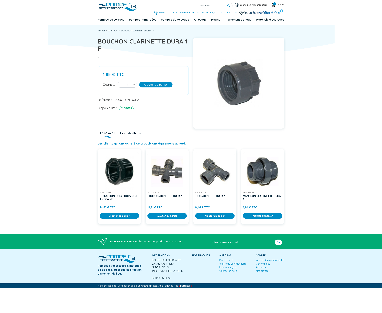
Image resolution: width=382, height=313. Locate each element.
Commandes (263, 263)
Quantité (109, 84)
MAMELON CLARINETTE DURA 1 (262, 197)
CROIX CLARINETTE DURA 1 (164, 196)
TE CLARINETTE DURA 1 (210, 196)
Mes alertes (262, 270)
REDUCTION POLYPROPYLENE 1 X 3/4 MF (119, 197)
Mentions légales (228, 267)
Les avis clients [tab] (130, 133)
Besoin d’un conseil (176, 12)
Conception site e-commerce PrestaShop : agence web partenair (155, 285)
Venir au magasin (209, 12)
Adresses (261, 267)
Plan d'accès (226, 260)
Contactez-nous (228, 270)
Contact (228, 12)
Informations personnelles (270, 260)
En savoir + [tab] (107, 133)
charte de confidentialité (232, 263)
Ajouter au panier (156, 84)
